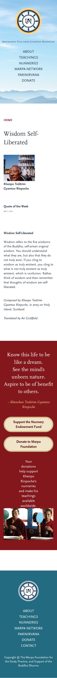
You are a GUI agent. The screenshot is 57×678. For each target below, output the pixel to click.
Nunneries (28, 63)
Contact (28, 646)
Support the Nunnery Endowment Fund (28, 424)
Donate (28, 80)
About (28, 52)
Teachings (28, 57)
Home (8, 120)
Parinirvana (28, 75)
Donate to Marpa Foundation (28, 444)
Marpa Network (28, 69)
